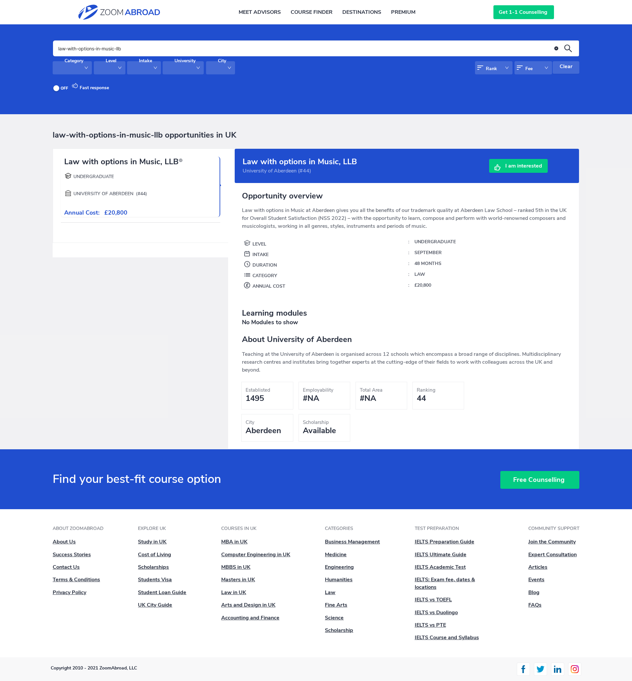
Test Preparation (437, 528)
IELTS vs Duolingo (436, 612)
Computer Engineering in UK (255, 554)
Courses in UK (238, 528)
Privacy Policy (69, 592)
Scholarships (153, 567)
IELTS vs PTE (430, 625)
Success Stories (72, 554)
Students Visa (155, 579)
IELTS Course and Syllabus (447, 637)
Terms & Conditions (76, 579)
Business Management (352, 541)
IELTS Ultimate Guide (440, 554)
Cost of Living (154, 554)
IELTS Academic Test (440, 567)
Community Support (553, 528)
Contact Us (66, 567)
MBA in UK (234, 541)
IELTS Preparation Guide (444, 541)
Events (536, 579)
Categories (339, 528)
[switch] (62, 88)
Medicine (336, 554)
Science (334, 617)
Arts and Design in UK (248, 605)
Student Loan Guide (162, 592)
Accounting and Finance (250, 617)
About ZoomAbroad (78, 528)
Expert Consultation (552, 554)
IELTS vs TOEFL (433, 599)
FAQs (534, 605)
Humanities (339, 579)
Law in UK (233, 592)
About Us (64, 541)
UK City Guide (155, 605)
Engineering (339, 567)
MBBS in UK (235, 567)
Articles (537, 567)
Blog (534, 592)
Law (330, 592)
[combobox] (64, 70)
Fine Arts (336, 605)
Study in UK (152, 541)
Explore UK (152, 528)
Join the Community (552, 541)
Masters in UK (238, 579)
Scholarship (339, 630)
